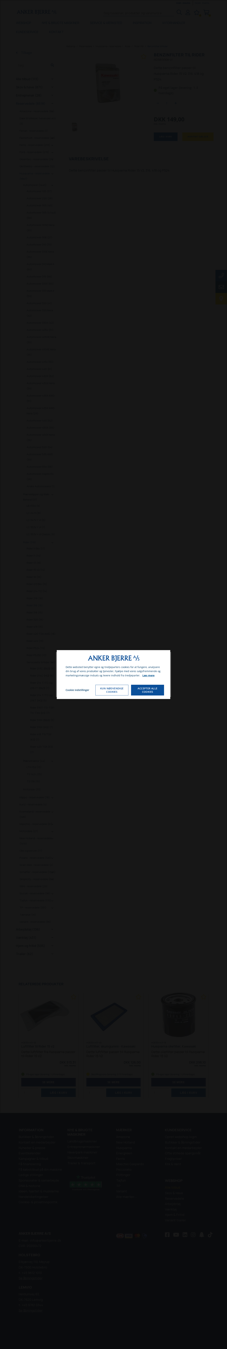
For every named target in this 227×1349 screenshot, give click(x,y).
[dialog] (113, 674)
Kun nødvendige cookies (112, 690)
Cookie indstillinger (77, 690)
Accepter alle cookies (147, 690)
